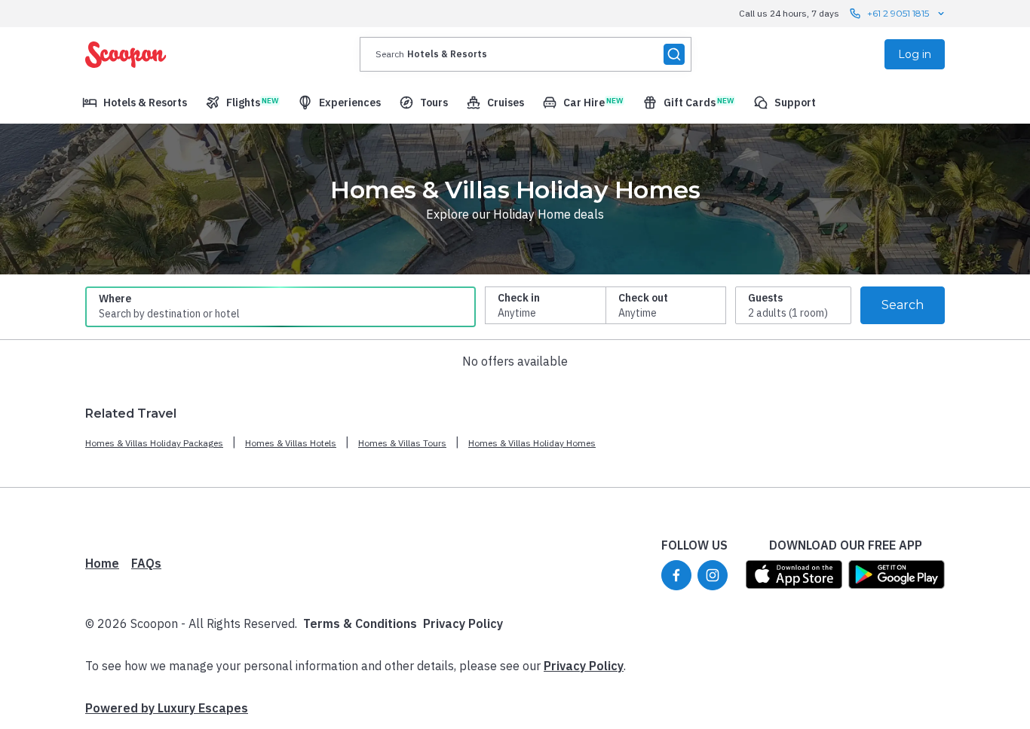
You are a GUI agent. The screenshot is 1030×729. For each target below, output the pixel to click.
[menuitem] (134, 102)
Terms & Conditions (360, 623)
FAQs (146, 563)
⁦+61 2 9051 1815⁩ (898, 13)
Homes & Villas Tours (402, 443)
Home (102, 563)
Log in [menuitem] (914, 54)
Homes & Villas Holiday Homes (532, 443)
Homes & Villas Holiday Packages (154, 443)
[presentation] (525, 54)
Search (902, 305)
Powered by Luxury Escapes (166, 707)
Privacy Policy (463, 623)
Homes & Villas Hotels (290, 443)
